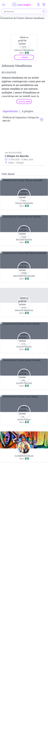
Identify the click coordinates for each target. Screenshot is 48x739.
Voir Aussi (8, 174)
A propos (27, 111)
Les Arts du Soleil (13, 152)
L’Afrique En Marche (17, 156)
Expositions (10, 111)
